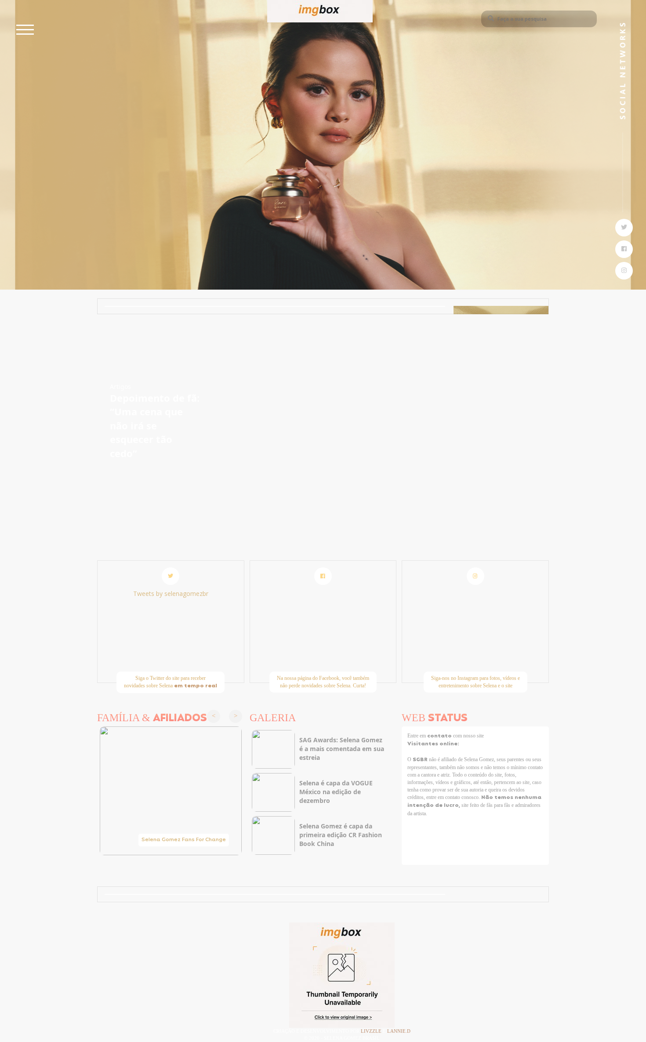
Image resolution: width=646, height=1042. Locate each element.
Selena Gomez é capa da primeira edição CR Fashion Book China (340, 835)
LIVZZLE (372, 1031)
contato (440, 736)
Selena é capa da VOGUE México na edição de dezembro (336, 792)
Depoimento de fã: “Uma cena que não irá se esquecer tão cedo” (155, 425)
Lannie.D (398, 1031)
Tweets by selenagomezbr (170, 593)
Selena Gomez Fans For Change (184, 840)
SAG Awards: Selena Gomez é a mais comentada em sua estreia (341, 749)
